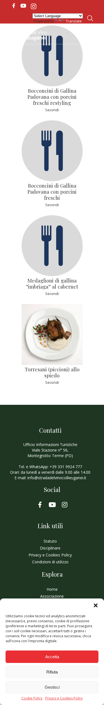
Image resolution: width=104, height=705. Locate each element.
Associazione (52, 596)
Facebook (13, 6)
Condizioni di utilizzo (50, 561)
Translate (74, 21)
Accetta (52, 656)
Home (52, 589)
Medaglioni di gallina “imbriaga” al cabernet (52, 283)
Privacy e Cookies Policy (64, 698)
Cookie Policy (31, 698)
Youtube (23, 6)
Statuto (50, 541)
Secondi (52, 109)
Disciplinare (50, 548)
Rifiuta (52, 672)
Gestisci (52, 687)
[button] (95, 605)
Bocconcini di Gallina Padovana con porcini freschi (52, 191)
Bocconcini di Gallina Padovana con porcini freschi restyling (52, 96)
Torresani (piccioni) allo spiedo (52, 372)
